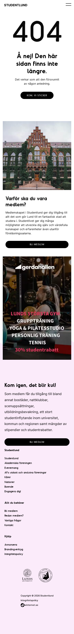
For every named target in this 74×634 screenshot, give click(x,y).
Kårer (7, 477)
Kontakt (8, 525)
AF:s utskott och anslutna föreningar (25, 472)
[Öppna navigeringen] (68, 4)
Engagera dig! (12, 491)
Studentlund (11, 458)
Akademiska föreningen (18, 463)
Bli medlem (37, 244)
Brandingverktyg (13, 549)
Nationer (9, 482)
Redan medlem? (14, 515)
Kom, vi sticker (37, 95)
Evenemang (11, 467)
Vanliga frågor (12, 520)
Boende (8, 486)
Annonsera (10, 544)
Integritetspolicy (13, 554)
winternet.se (31, 605)
